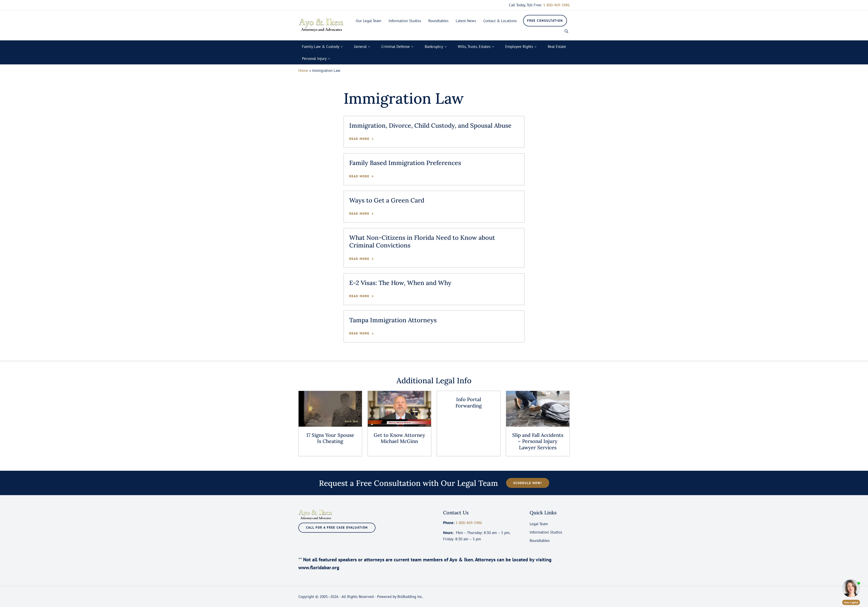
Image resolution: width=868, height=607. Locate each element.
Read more (361, 139)
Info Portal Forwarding (468, 402)
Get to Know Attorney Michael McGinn (399, 438)
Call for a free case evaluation (337, 527)
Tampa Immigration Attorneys (393, 320)
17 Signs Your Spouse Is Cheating (330, 438)
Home (303, 70)
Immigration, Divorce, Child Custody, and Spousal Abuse (430, 125)
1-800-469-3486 (556, 4)
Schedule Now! (527, 483)
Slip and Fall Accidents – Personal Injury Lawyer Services (537, 441)
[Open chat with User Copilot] (851, 588)
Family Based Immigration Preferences (405, 163)
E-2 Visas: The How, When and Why (400, 283)
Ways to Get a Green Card (386, 200)
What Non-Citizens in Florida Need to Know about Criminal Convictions (422, 241)
